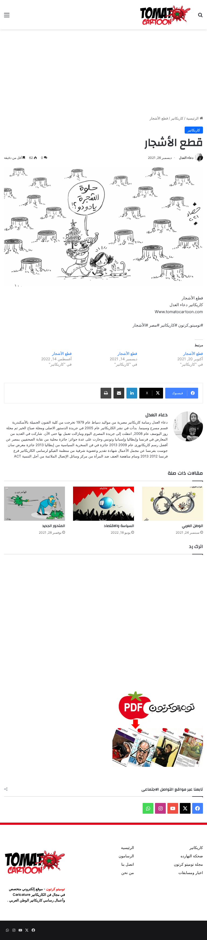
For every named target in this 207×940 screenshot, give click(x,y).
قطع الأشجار (193, 353)
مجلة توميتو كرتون (188, 864)
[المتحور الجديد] (34, 504)
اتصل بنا (127, 864)
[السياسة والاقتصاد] (103, 504)
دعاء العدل (186, 158)
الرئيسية (193, 118)
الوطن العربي (192, 525)
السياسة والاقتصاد (119, 525)
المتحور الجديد (53, 525)
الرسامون (126, 856)
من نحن (127, 873)
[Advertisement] (103, 72)
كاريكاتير (177, 118)
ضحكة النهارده (192, 856)
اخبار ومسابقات (190, 873)
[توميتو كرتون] (165, 15)
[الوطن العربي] (172, 504)
